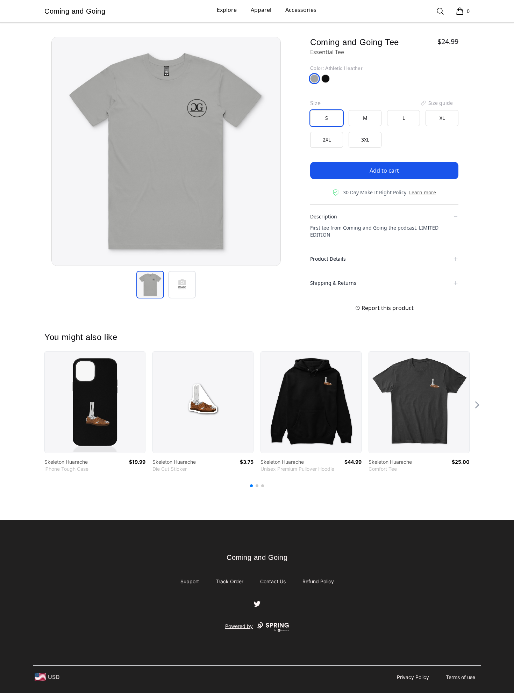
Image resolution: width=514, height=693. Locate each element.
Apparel (261, 10)
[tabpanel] (166, 151)
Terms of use (460, 677)
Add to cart (384, 170)
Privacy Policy (413, 677)
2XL (327, 139)
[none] (436, 103)
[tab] (150, 285)
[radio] (326, 118)
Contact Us (273, 581)
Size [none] (315, 103)
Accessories (300, 10)
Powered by (239, 626)
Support (189, 581)
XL (442, 118)
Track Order (229, 581)
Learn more (422, 192)
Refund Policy (318, 581)
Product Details (328, 258)
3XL (365, 139)
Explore (227, 10)
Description (323, 216)
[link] (95, 402)
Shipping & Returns (333, 283)
